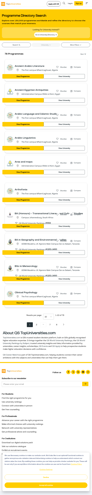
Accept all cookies (46, 485)
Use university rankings (12, 402)
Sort (82, 54)
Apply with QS (53, 4)
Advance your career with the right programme (22, 420)
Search (15, 45)
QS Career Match (10, 355)
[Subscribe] (85, 384)
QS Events (43, 346)
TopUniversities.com (11, 337)
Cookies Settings (46, 469)
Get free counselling (11, 409)
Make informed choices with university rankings (22, 424)
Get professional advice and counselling (19, 432)
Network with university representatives (19, 428)
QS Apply (56, 346)
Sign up (79, 3)
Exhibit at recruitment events (14, 450)
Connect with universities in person (17, 406)
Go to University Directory (45, 35)
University (45, 45)
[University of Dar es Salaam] (10, 242)
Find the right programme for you (16, 398)
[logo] (11, 3)
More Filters (75, 45)
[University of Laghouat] (10, 67)
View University (64, 76)
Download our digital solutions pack (17, 442)
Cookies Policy (76, 464)
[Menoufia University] (10, 91)
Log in (70, 3)
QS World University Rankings (59, 340)
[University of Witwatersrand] (10, 215)
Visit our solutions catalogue (14, 446)
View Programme (23, 76)
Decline (46, 477)
